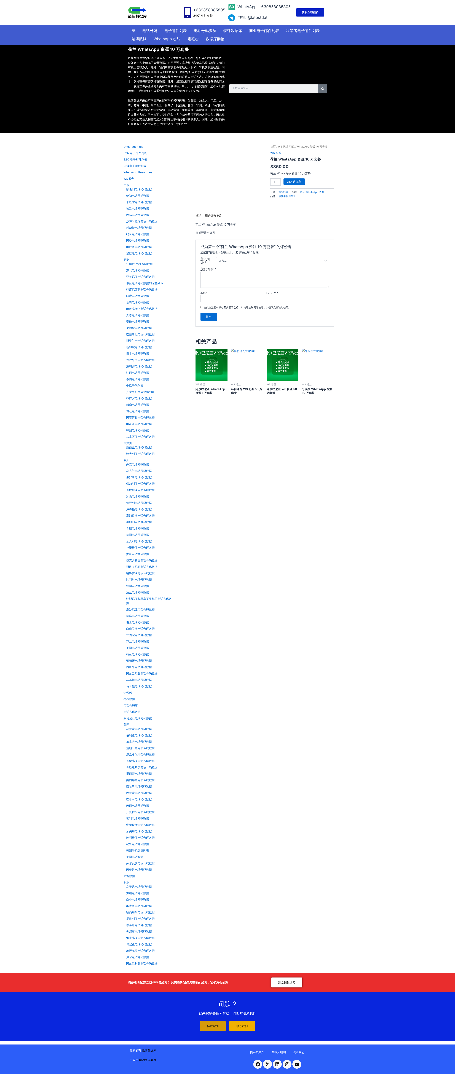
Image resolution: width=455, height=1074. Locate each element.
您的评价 (208, 269)
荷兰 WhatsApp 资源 (312, 192)
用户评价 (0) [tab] (213, 215)
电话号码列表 (147, 1060)
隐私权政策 (257, 1052)
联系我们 (298, 1052)
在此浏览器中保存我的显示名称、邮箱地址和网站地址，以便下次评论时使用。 (247, 307)
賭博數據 (139, 39)
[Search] (322, 88)
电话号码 (149, 30)
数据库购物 (215, 39)
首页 (273, 146)
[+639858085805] (187, 12)
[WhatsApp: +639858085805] (231, 7)
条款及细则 (279, 1052)
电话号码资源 (205, 30)
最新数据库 (149, 1050)
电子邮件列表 (175, 30)
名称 (203, 292)
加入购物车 (294, 181)
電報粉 (193, 39)
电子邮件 (272, 292)
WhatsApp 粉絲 (167, 39)
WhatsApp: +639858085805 (264, 6)
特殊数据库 (232, 30)
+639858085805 (209, 10)
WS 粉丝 (283, 146)
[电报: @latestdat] (231, 17)
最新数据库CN (287, 196)
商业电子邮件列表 (264, 30)
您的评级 (205, 260)
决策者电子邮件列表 (303, 30)
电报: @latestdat (252, 17)
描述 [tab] (198, 215)
